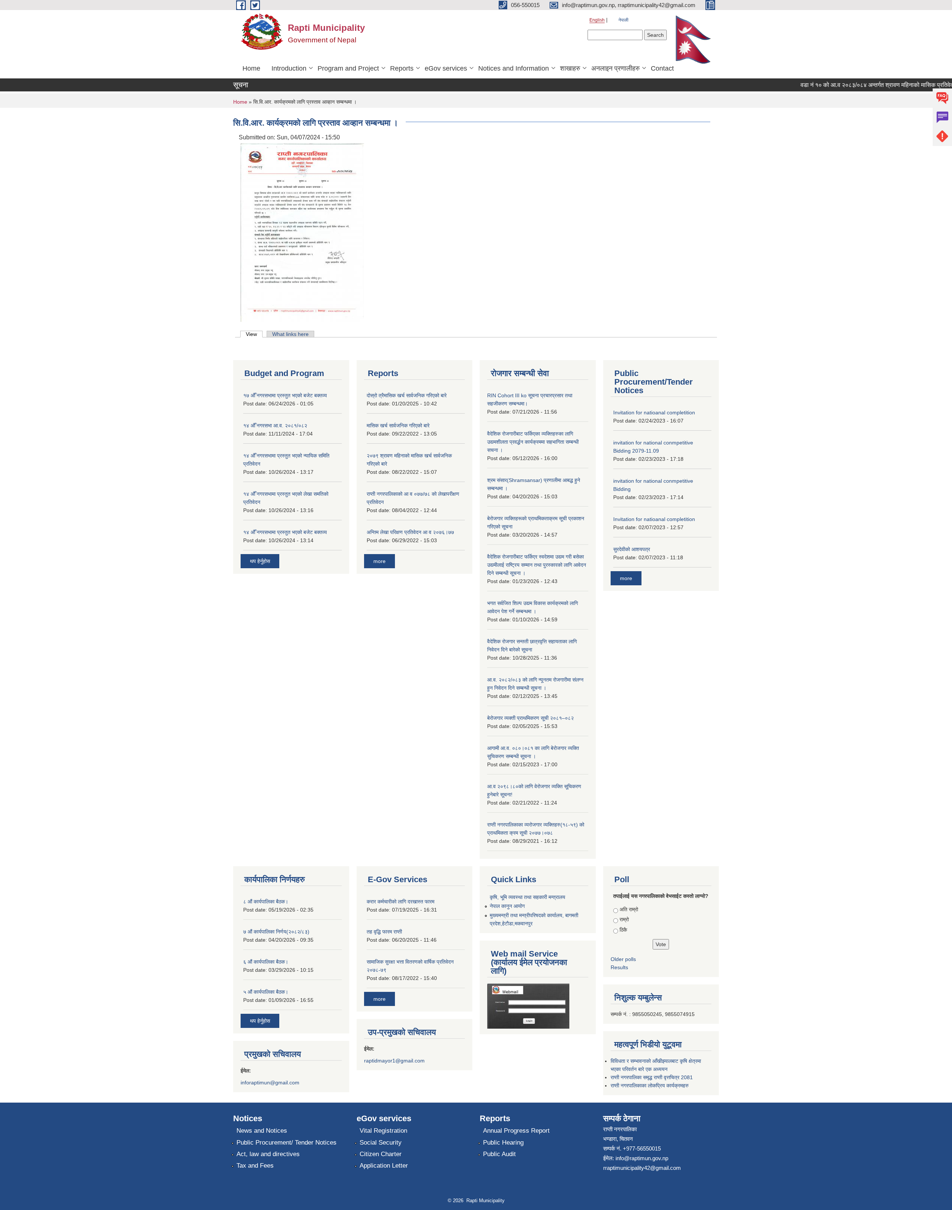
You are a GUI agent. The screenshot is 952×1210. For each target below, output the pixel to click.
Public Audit (499, 1154)
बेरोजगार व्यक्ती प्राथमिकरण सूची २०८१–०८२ (530, 718)
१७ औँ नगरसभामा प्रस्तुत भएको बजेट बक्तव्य (285, 395)
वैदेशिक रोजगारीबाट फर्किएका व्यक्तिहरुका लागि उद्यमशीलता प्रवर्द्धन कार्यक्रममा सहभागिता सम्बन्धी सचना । (533, 442)
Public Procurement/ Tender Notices (287, 1142)
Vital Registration (383, 1130)
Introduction (288, 68)
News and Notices (262, 1130)
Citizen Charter (381, 1154)
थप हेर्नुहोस (260, 561)
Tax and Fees (255, 1165)
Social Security (381, 1142)
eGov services (446, 68)
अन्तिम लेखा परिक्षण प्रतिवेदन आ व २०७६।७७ (410, 532)
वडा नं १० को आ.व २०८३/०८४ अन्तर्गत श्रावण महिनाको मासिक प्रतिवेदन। (865, 85)
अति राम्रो (629, 909)
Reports (402, 68)
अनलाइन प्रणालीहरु (615, 68)
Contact (662, 68)
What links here (290, 334)
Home (251, 68)
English (597, 20)
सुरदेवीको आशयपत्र (631, 549)
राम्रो (624, 919)
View (254, 334)
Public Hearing (503, 1142)
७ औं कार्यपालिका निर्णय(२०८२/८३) (276, 932)
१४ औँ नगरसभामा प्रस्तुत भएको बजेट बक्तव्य (285, 532)
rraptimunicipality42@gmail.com (642, 1168)
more (379, 561)
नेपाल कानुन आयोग (507, 906)
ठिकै (623, 930)
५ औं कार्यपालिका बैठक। (265, 992)
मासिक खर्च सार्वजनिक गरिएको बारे (398, 425)
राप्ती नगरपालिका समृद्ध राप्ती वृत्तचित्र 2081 (652, 1077)
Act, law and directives (268, 1154)
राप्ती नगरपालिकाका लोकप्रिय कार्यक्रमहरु (650, 1085)
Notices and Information (513, 68)
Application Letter (384, 1165)
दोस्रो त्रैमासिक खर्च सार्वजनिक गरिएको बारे (407, 395)
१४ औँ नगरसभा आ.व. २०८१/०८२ (275, 425)
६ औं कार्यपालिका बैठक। (265, 962)
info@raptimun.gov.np (641, 1158)
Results (619, 967)
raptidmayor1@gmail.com (394, 1061)
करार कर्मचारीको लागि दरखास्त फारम (400, 902)
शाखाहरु (570, 68)
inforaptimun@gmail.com (270, 1083)
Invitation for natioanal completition (654, 412)
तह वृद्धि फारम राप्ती (384, 932)
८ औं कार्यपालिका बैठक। (265, 902)
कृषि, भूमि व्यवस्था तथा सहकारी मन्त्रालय (527, 897)
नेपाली (623, 20)
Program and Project (348, 68)
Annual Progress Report (516, 1130)
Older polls (623, 959)
